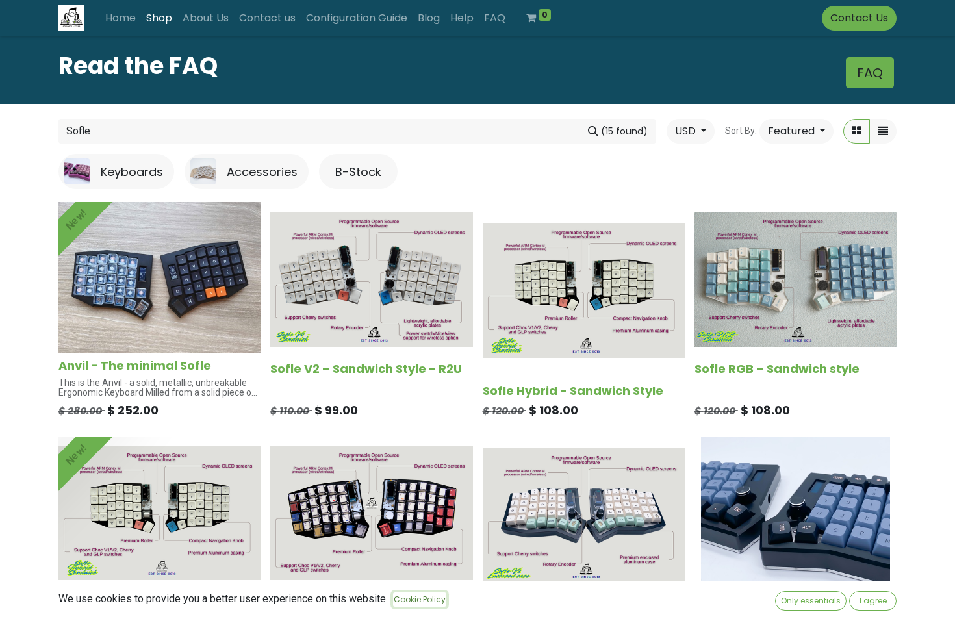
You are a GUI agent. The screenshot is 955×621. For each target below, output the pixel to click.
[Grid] (856, 131)
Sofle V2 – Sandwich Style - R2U (366, 369)
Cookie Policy (420, 599)
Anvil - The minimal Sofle (134, 365)
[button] (796, 131)
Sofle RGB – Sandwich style (777, 369)
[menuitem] (120, 18)
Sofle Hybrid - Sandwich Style (573, 391)
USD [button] (686, 130)
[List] (883, 131)
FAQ (870, 73)
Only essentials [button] (811, 600)
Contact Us (859, 17)
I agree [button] (873, 600)
